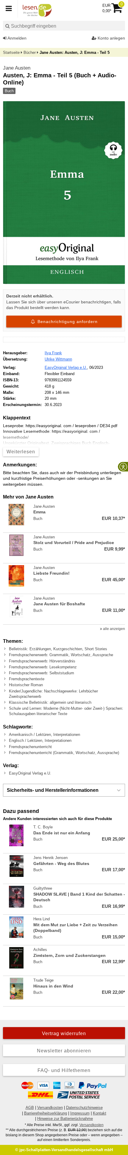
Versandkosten (50, 1107)
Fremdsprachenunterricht (30, 747)
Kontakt (99, 1113)
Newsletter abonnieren (64, 1050)
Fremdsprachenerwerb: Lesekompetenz (43, 667)
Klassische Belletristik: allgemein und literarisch (50, 702)
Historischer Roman (26, 685)
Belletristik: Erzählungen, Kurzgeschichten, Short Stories (58, 649)
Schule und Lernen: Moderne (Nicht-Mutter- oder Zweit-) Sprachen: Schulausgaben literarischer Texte (66, 711)
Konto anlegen (110, 38)
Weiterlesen (21, 451)
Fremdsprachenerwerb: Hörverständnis (42, 661)
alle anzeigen (113, 629)
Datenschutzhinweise (84, 1107)
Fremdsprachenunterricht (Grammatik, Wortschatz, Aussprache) (64, 752)
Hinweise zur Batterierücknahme (65, 1118)
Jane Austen (16, 68)
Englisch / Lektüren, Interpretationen (40, 740)
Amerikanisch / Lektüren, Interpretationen (44, 734)
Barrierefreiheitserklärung (45, 1113)
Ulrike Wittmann (58, 359)
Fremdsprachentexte (26, 679)
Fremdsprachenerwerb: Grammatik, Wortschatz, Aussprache (61, 655)
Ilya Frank (53, 353)
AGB (30, 1107)
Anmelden (16, 38)
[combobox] (64, 26)
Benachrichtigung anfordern (67, 321)
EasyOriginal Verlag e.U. (66, 367)
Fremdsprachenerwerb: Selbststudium (41, 673)
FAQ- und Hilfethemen (64, 1070)
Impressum (80, 1113)
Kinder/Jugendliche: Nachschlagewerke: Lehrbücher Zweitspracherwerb (53, 694)
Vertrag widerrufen (64, 1033)
